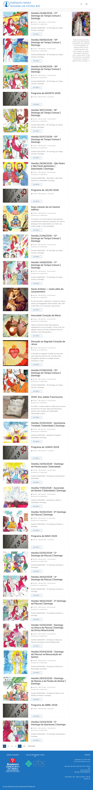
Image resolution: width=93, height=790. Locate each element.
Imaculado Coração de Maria (46, 315)
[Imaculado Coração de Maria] (15, 325)
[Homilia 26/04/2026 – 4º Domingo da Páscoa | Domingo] (15, 586)
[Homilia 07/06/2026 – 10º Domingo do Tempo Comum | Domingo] (15, 381)
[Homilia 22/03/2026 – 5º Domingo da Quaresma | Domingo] (15, 731)
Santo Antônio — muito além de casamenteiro (47, 290)
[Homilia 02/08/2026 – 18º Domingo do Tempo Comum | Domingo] (15, 77)
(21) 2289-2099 (85, 759)
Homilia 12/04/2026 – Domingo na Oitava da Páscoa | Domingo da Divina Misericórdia (47, 628)
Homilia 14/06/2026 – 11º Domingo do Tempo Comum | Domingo (46, 265)
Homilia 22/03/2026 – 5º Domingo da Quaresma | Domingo (48, 723)
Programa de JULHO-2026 (45, 190)
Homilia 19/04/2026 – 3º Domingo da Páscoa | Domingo (48, 602)
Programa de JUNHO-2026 (45, 447)
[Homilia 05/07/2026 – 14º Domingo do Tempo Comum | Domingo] (15, 147)
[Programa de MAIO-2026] (15, 542)
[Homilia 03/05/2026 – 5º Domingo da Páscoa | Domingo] (15, 562)
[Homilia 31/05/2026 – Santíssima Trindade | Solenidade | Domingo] (15, 432)
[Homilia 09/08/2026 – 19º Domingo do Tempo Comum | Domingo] (15, 50)
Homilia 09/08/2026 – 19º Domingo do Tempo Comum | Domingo (46, 42)
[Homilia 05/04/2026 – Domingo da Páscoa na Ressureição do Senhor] (15, 662)
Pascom (34, 22)
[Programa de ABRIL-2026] (15, 711)
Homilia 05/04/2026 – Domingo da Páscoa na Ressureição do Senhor (47, 654)
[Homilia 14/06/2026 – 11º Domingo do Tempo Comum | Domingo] (15, 273)
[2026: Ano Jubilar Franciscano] (15, 407)
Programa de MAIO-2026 (44, 536)
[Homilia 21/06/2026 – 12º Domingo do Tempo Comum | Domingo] (15, 246)
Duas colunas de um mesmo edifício (45, 208)
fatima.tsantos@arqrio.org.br (82, 761)
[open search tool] (81, 4)
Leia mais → (36, 34)
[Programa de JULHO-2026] (15, 196)
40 (24, 746)
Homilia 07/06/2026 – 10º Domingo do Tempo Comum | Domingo (46, 373)
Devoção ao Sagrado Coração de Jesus (48, 342)
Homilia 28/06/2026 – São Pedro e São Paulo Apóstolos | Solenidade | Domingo (48, 166)
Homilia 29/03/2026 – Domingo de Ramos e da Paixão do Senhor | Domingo (48, 681)
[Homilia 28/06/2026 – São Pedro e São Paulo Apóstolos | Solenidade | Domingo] (15, 174)
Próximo (31, 746)
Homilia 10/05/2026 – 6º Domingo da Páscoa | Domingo (48, 513)
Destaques (52, 22)
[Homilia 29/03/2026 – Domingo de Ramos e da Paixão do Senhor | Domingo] (15, 689)
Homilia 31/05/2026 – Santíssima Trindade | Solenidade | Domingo (48, 424)
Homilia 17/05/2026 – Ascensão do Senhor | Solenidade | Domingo (48, 489)
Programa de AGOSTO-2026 (45, 93)
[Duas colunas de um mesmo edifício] (15, 218)
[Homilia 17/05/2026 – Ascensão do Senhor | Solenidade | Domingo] (15, 497)
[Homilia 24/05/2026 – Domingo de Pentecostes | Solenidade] (15, 473)
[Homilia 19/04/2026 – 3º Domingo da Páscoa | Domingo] (15, 610)
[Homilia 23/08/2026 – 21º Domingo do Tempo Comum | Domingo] (15, 23)
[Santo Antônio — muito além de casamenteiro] (15, 299)
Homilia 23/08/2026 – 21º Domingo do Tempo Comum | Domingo (46, 16)
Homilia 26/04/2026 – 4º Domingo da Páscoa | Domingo (47, 578)
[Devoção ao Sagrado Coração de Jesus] (15, 353)
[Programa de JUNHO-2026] (15, 453)
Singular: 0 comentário (39, 24)
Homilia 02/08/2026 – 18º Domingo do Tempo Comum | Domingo (46, 69)
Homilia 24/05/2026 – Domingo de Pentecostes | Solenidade (47, 465)
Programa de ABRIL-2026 (44, 705)
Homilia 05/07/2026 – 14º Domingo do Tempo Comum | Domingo (46, 139)
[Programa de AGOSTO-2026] (15, 99)
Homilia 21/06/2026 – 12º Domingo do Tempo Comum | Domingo (46, 238)
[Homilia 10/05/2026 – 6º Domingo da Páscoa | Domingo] (15, 521)
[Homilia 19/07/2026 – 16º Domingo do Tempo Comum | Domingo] (15, 120)
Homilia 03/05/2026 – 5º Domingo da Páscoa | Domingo (47, 554)
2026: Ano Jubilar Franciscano (47, 397)
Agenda (51, 97)
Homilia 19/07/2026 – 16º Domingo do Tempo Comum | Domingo (46, 113)
